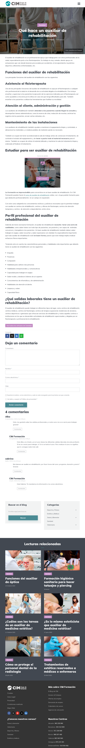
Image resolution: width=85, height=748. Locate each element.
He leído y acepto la (22, 399)
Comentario (9, 348)
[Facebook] (9, 713)
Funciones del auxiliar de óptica (21, 580)
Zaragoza (51, 742)
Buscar (23, 518)
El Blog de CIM (53, 691)
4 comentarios (26, 39)
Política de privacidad (29, 399)
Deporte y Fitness (53, 510)
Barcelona (51, 727)
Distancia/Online (53, 746)
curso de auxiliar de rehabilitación (37, 195)
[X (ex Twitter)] (13, 713)
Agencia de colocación (56, 710)
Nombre (8, 369)
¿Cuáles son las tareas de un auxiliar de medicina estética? (21, 625)
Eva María (50, 39)
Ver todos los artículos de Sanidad (19, 326)
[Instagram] (21, 713)
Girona (50, 731)
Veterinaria (51, 525)
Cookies (10, 693)
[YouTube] (17, 713)
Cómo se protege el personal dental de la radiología (21, 668)
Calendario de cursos (55, 706)
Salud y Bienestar (53, 517)
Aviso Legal (11, 697)
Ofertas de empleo (54, 699)
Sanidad (42, 25)
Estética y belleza (13, 738)
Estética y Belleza (53, 514)
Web (6, 386)
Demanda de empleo (55, 702)
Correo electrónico (12, 377)
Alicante (51, 723)
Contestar (17, 429)
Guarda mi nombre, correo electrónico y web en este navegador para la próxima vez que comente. (38, 395)
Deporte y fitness (13, 731)
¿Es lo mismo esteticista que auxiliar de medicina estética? (61, 625)
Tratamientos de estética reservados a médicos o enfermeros (60, 668)
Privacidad (11, 700)
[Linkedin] (26, 713)
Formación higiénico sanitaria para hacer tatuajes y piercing (59, 582)
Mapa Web (11, 708)
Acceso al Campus (54, 695)
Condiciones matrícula (15, 704)
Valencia (51, 738)
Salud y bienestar (13, 723)
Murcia (50, 734)
